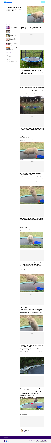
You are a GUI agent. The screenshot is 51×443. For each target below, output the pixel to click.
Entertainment (32, 1)
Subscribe (43, 1)
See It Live (27, 437)
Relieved (10, 437)
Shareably (6, 437)
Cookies (37, 440)
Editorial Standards (26, 414)
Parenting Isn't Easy (33, 437)
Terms (32, 440)
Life (27, 1)
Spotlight (40, 437)
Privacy (34, 440)
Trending (38, 1)
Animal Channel (22, 437)
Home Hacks (45, 437)
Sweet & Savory (15, 437)
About (30, 440)
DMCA (39, 440)
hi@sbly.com (25, 431)
